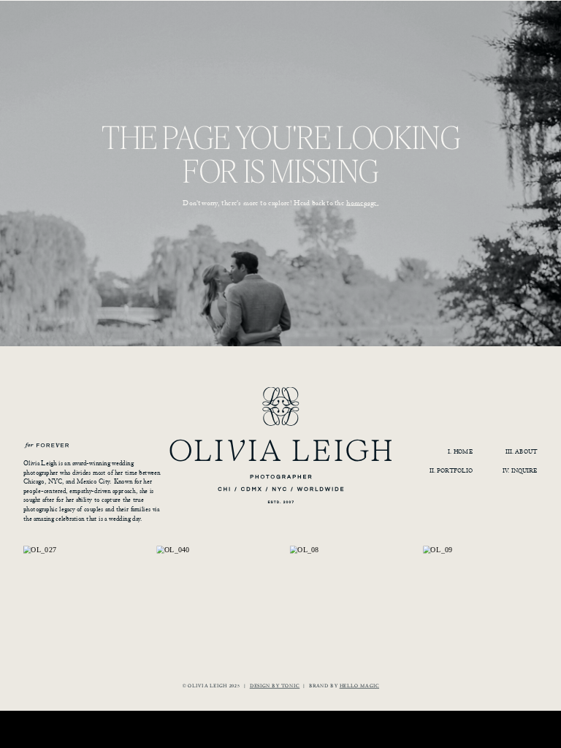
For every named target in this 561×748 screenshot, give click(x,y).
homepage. (362, 202)
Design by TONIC (274, 685)
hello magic (359, 685)
